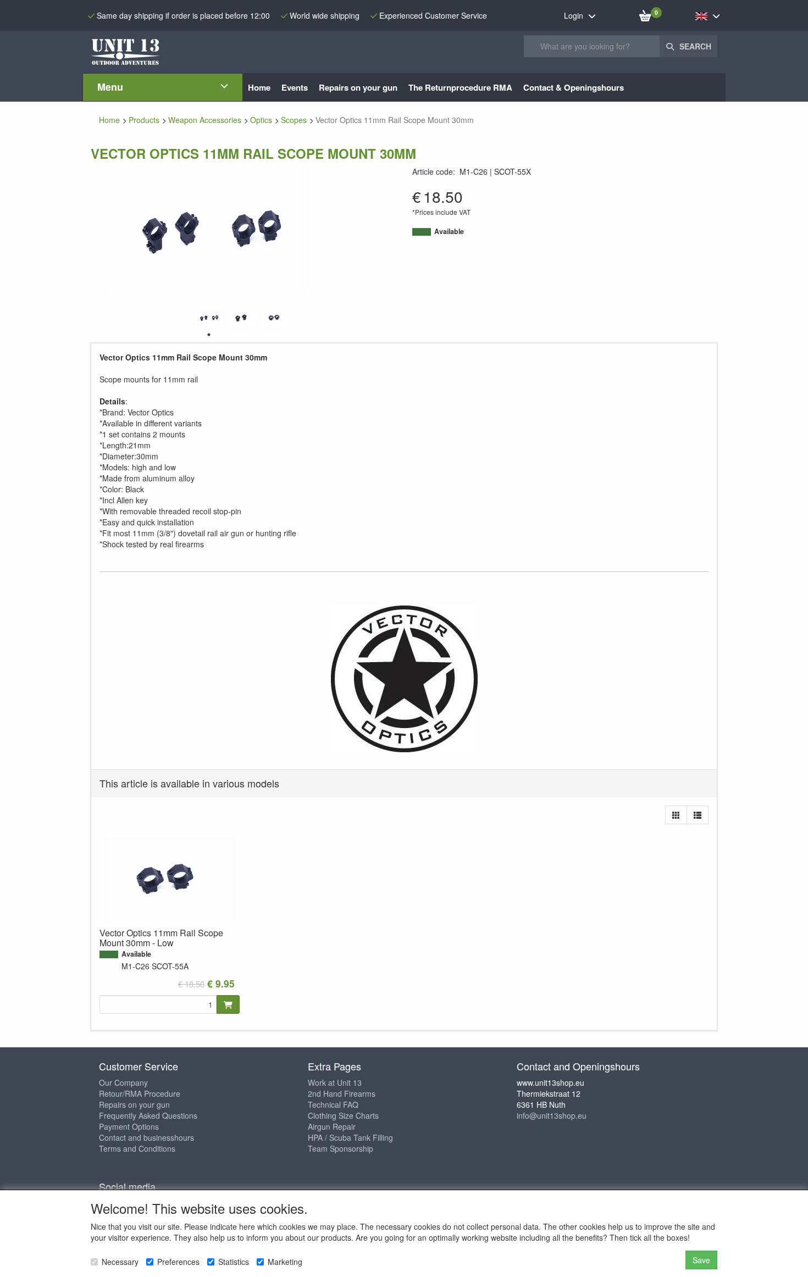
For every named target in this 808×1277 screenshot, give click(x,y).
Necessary (120, 1261)
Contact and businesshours (146, 1137)
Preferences (178, 1261)
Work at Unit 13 (335, 1082)
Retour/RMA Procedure (139, 1093)
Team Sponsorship (340, 1148)
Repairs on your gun (134, 1104)
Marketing (285, 1261)
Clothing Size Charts (343, 1115)
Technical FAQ (333, 1104)
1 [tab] (208, 334)
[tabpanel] (209, 317)
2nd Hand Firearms (341, 1093)
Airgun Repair (332, 1126)
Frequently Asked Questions (148, 1115)
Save (701, 1259)
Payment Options (129, 1126)
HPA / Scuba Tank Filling (350, 1137)
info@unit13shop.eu (551, 1115)
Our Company (123, 1082)
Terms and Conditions (137, 1148)
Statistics (233, 1261)
